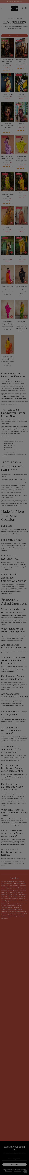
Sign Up (14, 597)
